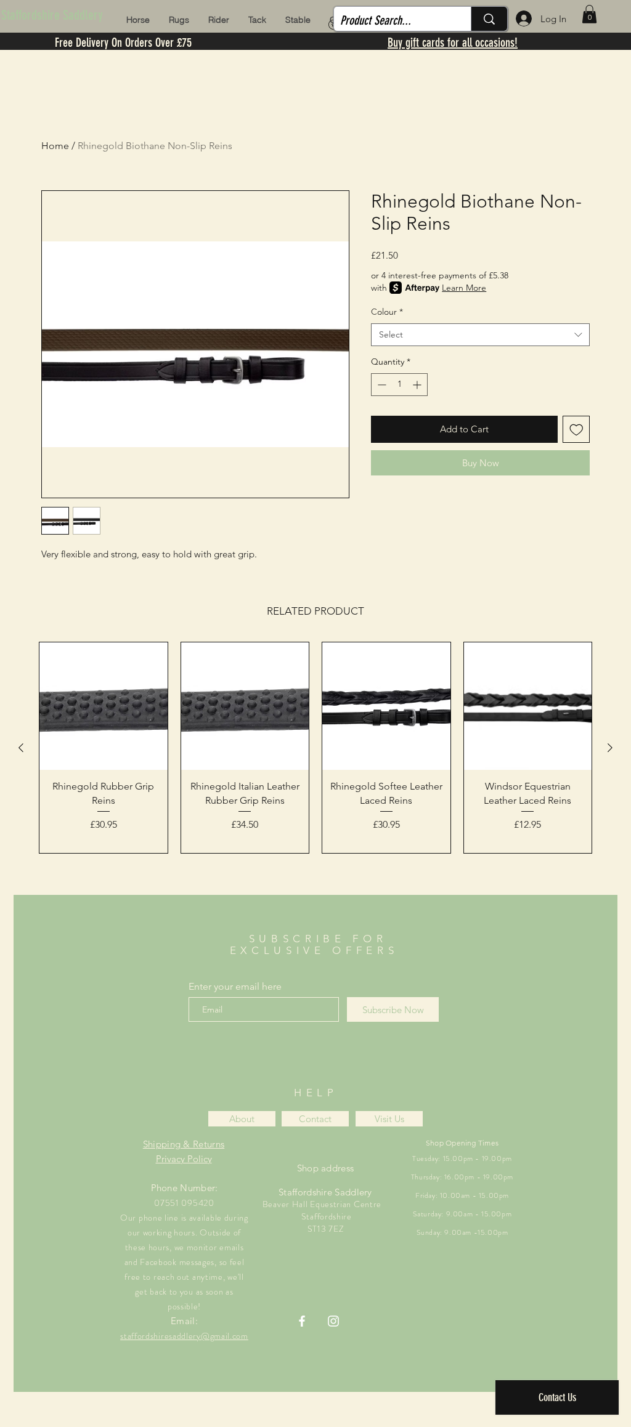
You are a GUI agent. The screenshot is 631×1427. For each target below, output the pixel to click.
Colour (387, 311)
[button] (589, 14)
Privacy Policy (184, 1159)
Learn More (464, 287)
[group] (315, 748)
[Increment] (418, 384)
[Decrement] (380, 384)
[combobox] (480, 335)
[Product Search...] (489, 19)
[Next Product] (610, 747)
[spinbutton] (399, 384)
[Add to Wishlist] (576, 429)
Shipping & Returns (183, 1144)
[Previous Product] (21, 747)
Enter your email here (235, 987)
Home (55, 146)
